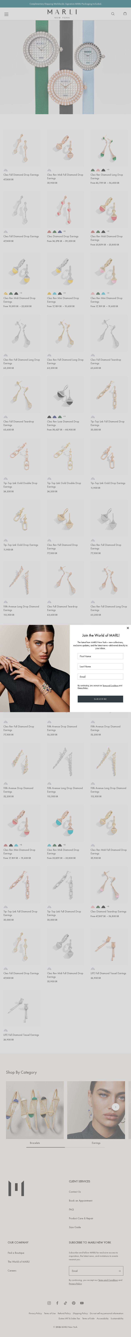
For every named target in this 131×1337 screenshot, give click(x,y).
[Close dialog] (128, 628)
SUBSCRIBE (100, 699)
